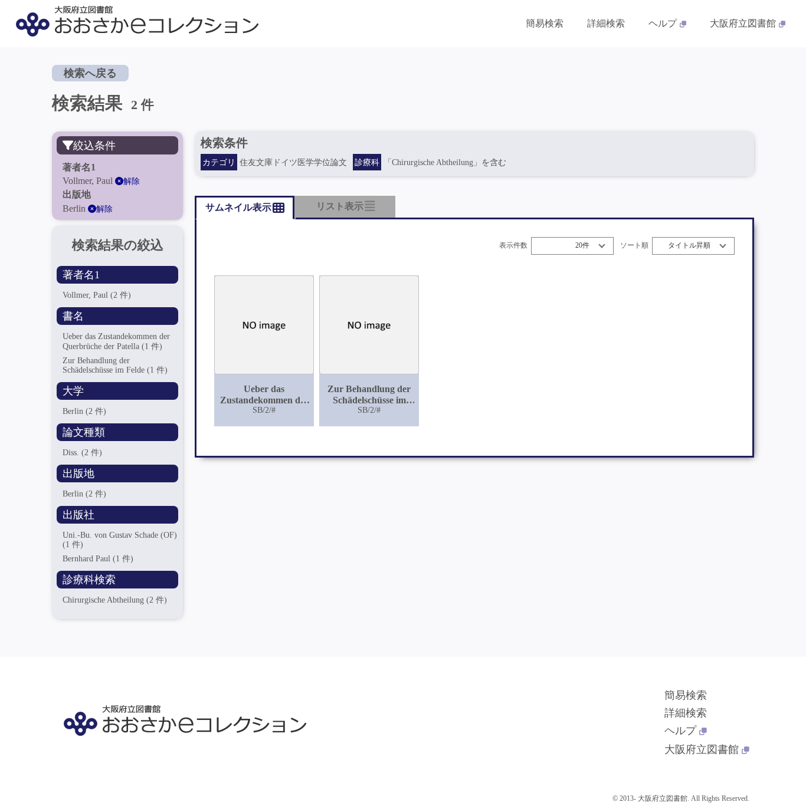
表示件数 (513, 245)
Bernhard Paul (98, 558)
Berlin (84, 411)
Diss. (82, 452)
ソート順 (634, 245)
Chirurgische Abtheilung (115, 600)
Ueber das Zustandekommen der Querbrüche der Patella (116, 341)
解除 (131, 181)
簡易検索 (544, 23)
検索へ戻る (90, 73)
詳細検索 (606, 23)
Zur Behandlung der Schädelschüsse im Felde (115, 365)
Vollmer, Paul (97, 295)
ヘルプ (662, 23)
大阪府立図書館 (743, 23)
